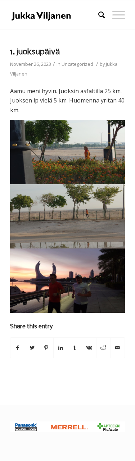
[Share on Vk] (89, 348)
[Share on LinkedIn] (61, 348)
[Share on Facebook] (17, 348)
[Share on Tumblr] (75, 348)
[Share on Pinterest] (46, 348)
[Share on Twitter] (32, 348)
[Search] (98, 14)
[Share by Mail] (118, 348)
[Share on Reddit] (103, 348)
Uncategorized (77, 64)
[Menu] (115, 14)
